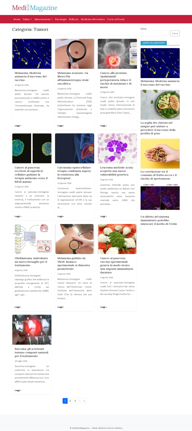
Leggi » (18, 125)
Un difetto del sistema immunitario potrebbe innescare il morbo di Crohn (159, 220)
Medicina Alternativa (93, 19)
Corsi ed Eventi (115, 19)
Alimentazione (42, 19)
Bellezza (73, 19)
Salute (26, 19)
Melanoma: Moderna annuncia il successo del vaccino (160, 82)
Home (17, 19)
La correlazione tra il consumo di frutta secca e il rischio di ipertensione (159, 175)
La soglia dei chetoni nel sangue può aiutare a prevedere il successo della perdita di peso (158, 128)
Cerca (143, 28)
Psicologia (61, 19)
